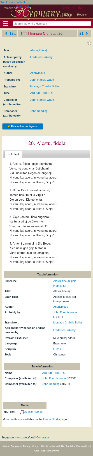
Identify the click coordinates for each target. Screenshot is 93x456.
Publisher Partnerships (77, 446)
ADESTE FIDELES (41, 93)
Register (82, 14)
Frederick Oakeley (41, 57)
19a (12, 33)
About (5, 446)
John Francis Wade (42, 79)
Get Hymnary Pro (50, 450)
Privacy (26, 446)
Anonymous (37, 73)
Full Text (13, 154)
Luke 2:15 (59, 349)
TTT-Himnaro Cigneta (38, 33)
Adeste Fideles (33, 411)
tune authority (51, 419)
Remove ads (10, 8)
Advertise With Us (55, 446)
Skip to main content (12, 2)
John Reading (39, 111)
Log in (68, 14)
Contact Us (38, 446)
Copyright (16, 446)
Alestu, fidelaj (38, 50)
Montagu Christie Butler (44, 86)
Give (36, 450)
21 (81, 33)
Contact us (42, 437)
